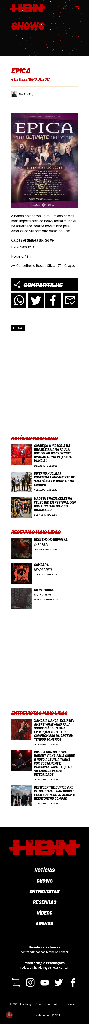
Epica (18, 328)
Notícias (44, 870)
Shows (45, 881)
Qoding (55, 1015)
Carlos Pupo (27, 94)
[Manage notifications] (9, 1014)
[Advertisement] (44, 383)
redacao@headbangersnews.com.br (44, 968)
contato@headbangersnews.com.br (44, 952)
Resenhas (44, 902)
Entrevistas (44, 891)
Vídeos (44, 913)
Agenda (44, 923)
